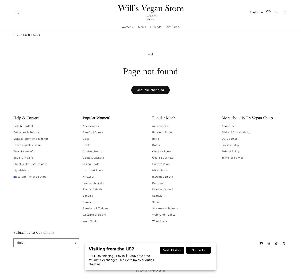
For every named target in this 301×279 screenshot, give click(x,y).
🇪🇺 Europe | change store (30, 176)
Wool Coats (90, 221)
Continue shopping (150, 90)
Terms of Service (233, 157)
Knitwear (88, 176)
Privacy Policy (231, 145)
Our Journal (229, 138)
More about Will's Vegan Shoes (247, 118)
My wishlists (21, 170)
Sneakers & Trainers (96, 208)
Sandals (88, 195)
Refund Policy (231, 151)
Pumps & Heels (92, 189)
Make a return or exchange (31, 138)
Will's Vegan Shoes (155, 271)
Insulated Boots (93, 170)
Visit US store (172, 250)
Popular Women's (97, 118)
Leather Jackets (93, 183)
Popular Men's (164, 118)
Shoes (87, 202)
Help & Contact (26, 118)
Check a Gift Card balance (30, 164)
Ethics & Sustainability (236, 132)
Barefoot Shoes (93, 132)
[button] (17, 12)
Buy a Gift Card (23, 157)
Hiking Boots (91, 164)
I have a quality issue (27, 145)
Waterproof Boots (94, 214)
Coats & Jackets (93, 157)
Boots (86, 145)
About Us (228, 126)
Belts (86, 138)
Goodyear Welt (161, 164)
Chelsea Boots (92, 151)
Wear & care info (24, 151)
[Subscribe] (75, 242)
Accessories (91, 126)
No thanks (198, 250)
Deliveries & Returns (26, 132)
